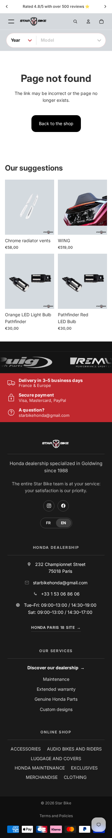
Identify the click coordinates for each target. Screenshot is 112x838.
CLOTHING (75, 777)
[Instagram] (48, 505)
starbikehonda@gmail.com (44, 415)
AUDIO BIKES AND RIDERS (74, 748)
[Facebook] (63, 505)
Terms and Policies (56, 815)
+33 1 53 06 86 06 (60, 593)
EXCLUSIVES (84, 767)
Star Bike (63, 803)
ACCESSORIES (26, 748)
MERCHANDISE (42, 777)
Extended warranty (56, 689)
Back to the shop (56, 123)
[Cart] (101, 21)
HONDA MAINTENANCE (40, 767)
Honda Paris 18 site (56, 627)
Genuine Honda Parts (56, 699)
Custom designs (56, 709)
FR (48, 522)
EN (63, 522)
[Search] (75, 21)
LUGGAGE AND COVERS (56, 758)
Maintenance (56, 679)
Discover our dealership (56, 667)
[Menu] (11, 21)
